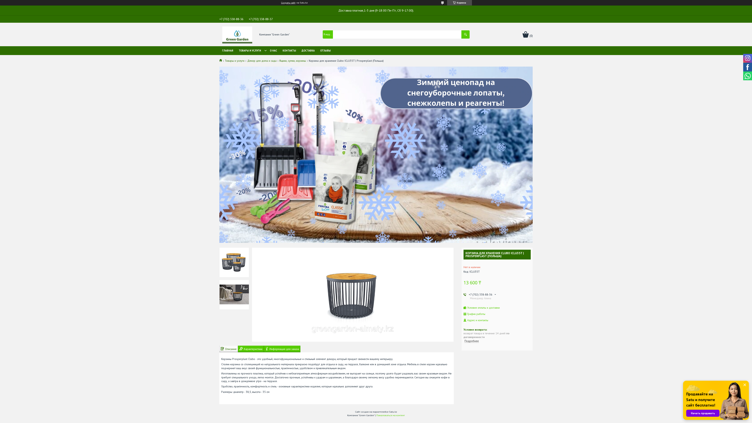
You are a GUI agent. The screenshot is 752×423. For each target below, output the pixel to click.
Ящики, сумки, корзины (292, 60)
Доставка (308, 50)
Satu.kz (393, 411)
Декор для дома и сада (262, 60)
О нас (273, 50)
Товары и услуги (250, 50)
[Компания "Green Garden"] (237, 34)
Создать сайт (288, 2)
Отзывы (325, 50)
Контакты (289, 50)
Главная (227, 50)
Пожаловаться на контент (390, 415)
